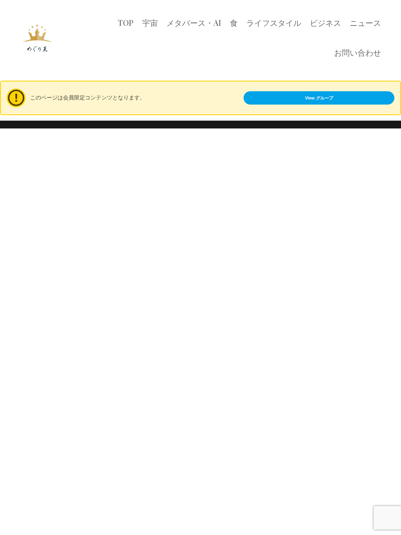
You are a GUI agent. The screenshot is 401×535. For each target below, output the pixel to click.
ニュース (365, 22)
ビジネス (325, 22)
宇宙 (150, 22)
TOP (126, 22)
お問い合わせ (357, 52)
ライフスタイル (273, 22)
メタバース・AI (193, 22)
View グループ (319, 98)
